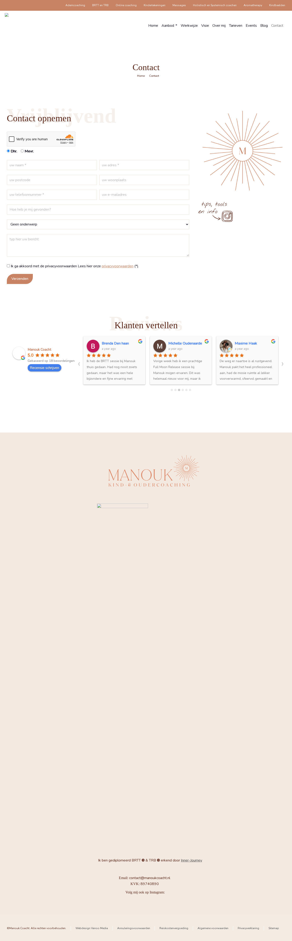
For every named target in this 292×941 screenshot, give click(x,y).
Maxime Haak (246, 343)
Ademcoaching (75, 5)
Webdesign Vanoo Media (92, 928)
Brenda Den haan (115, 343)
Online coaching (126, 5)
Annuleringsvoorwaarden (133, 928)
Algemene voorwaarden (213, 928)
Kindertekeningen (154, 5)
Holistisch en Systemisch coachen (215, 5)
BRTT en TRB (100, 5)
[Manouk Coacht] (19, 25)
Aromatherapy (253, 5)
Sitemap (274, 928)
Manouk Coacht (39, 349)
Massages (179, 5)
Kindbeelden (277, 5)
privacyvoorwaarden (117, 266)
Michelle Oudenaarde (185, 343)
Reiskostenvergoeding (173, 928)
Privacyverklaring (248, 928)
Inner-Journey (191, 860)
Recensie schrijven (44, 367)
